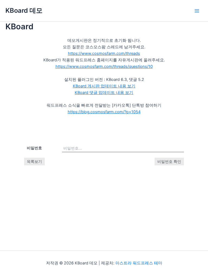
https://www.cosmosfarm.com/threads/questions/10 (104, 66)
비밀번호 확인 (169, 161)
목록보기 (34, 161)
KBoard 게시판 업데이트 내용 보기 (104, 86)
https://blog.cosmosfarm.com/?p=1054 (104, 111)
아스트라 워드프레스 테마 (138, 263)
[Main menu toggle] (197, 11)
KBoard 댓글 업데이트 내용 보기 (104, 92)
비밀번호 (34, 148)
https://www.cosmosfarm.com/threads (104, 53)
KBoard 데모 (24, 10)
